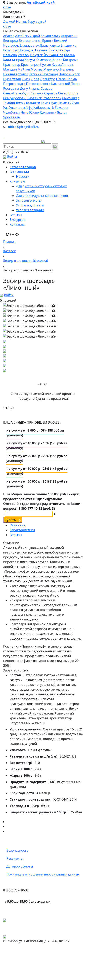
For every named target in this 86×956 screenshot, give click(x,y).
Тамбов (9, 103)
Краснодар (11, 64)
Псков (75, 83)
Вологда (26, 50)
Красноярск (30, 64)
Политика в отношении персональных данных (42, 874)
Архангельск (50, 36)
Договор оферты (19, 866)
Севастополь (68, 93)
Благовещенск (30, 40)
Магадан (10, 69)
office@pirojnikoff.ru (23, 127)
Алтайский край (41, 2)
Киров (57, 60)
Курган (45, 64)
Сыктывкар (70, 98)
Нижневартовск (15, 74)
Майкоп (24, 69)
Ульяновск (17, 107)
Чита (24, 112)
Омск (26, 79)
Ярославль (11, 117)
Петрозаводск (14, 83)
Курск (56, 64)
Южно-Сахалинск (42, 112)
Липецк (67, 64)
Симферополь (14, 98)
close (7, 7)
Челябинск (11, 112)
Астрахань (69, 36)
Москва (37, 69)
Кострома (70, 60)
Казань (69, 55)
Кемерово (44, 60)
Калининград (13, 60)
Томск (45, 103)
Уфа (29, 107)
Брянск (47, 40)
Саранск (37, 93)
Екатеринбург (59, 50)
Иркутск (36, 55)
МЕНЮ (12, 234)
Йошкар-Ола (53, 55)
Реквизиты (14, 858)
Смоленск (34, 98)
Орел (35, 79)
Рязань (34, 88)
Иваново (10, 55)
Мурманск (51, 69)
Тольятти (33, 103)
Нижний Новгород (43, 74)
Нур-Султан (12, 79)
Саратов (50, 93)
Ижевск (23, 55)
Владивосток (29, 45)
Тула (54, 103)
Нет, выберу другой (31, 21)
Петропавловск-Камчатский (48, 83)
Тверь (20, 103)
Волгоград (11, 50)
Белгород (10, 40)
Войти (12, 156)
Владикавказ (50, 45)
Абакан (8, 36)
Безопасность (17, 850)
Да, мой (9, 21)
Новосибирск (69, 74)
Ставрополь (51, 98)
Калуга (30, 60)
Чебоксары (59, 107)
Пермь (71, 79)
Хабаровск (41, 107)
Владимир (68, 45)
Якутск (62, 112)
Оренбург (47, 79)
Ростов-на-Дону (15, 88)
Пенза (61, 79)
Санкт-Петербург (16, 93)
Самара (46, 88)
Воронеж (41, 50)
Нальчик (67, 69)
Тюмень (64, 103)
